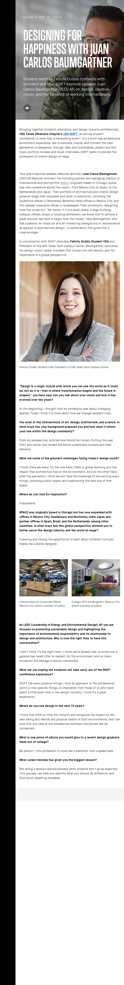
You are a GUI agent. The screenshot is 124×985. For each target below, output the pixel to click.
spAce (64, 183)
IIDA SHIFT (70, 134)
